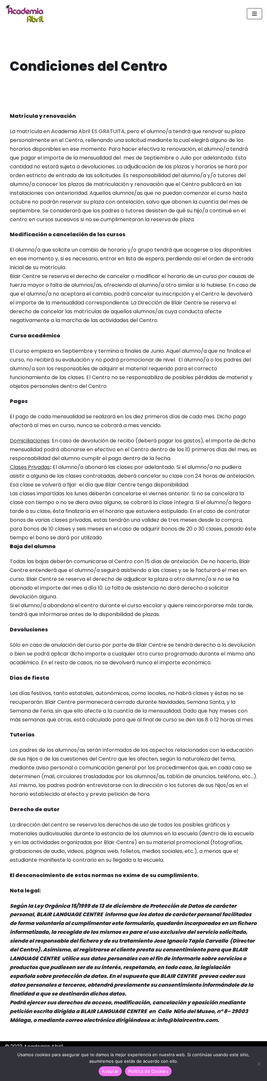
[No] (259, 1063)
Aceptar (110, 1071)
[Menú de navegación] (254, 13)
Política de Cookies (148, 1071)
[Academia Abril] (24, 14)
